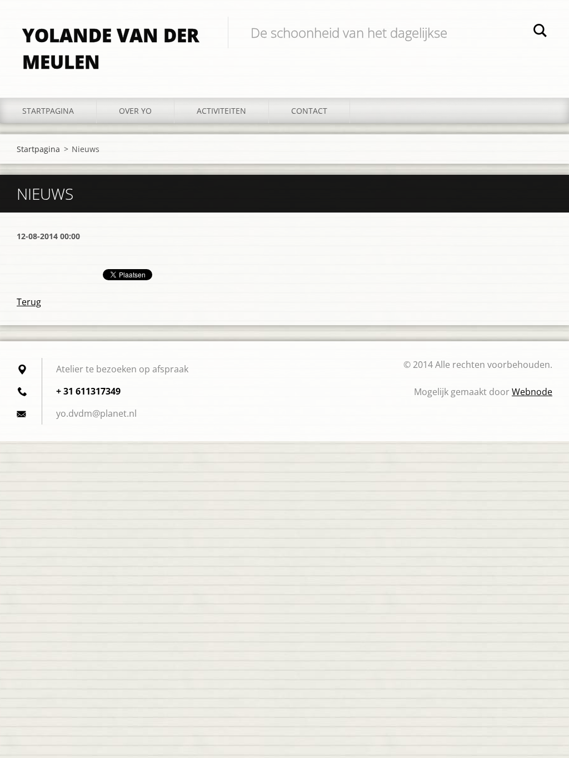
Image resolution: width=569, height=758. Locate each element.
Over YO (135, 110)
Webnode (532, 392)
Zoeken (540, 32)
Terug (29, 302)
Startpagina (48, 110)
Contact (309, 110)
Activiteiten (221, 110)
